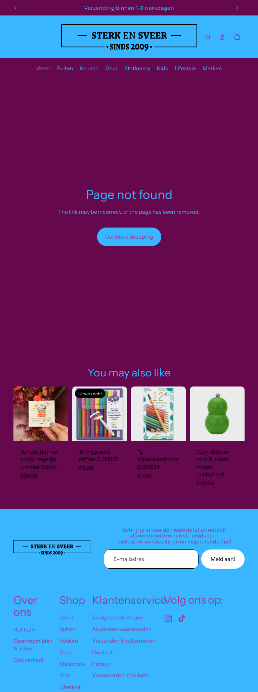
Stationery (72, 663)
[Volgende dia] (237, 7)
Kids (65, 675)
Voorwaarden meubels (120, 675)
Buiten (67, 629)
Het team (25, 629)
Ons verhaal (28, 660)
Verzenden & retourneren (124, 640)
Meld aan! (223, 559)
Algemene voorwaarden (122, 629)
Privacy (101, 663)
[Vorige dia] (15, 7)
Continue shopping (129, 236)
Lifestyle (70, 687)
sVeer (66, 617)
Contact (102, 652)
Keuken (68, 640)
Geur (65, 652)
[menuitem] (43, 68)
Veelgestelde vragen (117, 617)
